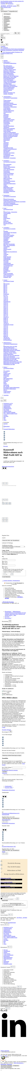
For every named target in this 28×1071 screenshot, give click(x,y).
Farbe (6, 548)
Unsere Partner (6, 953)
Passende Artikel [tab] (9, 787)
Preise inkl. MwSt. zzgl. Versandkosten (11, 540)
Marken (5, 28)
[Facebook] (1, 1011)
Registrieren (10, 3)
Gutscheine (6, 30)
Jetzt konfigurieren (6, 819)
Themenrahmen (7, 18)
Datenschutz (6, 961)
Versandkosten (6, 951)
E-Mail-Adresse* (4, 897)
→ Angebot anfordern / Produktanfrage (11, 580)
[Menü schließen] (6, 44)
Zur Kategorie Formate (8, 281)
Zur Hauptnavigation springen (12, 2)
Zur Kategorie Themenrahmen (10, 97)
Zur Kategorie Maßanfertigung (10, 344)
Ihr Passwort (5, 768)
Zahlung (5, 952)
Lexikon (5, 415)
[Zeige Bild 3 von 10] (5, 485)
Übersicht (3, 49)
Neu (4, 418)
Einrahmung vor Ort (8, 403)
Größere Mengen (7, 411)
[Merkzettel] (1, 40)
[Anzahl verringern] (4, 574)
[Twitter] (3, 1011)
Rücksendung (6, 956)
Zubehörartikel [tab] (8, 786)
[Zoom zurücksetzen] (6, 503)
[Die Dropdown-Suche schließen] (18, 33)
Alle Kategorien (7, 14)
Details (3, 851)
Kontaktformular (12, 922)
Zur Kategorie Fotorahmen (9, 161)
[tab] (15, 613)
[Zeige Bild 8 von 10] (12, 485)
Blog (4, 417)
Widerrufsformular (7, 958)
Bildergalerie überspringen (8, 466)
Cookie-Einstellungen (8, 955)
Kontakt (14, 6)
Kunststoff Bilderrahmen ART (9, 846)
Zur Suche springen (17, 1)
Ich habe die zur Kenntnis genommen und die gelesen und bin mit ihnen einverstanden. (14, 905)
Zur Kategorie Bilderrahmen (9, 63)
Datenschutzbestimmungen (15, 903)
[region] (14, 501)
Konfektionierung (7, 408)
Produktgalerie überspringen (8, 790)
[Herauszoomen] (3, 503)
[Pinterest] (4, 1011)
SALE (4, 420)
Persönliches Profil (9, 49)
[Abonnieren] (17, 899)
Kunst (5, 22)
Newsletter (5, 416)
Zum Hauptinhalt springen (7, 1)
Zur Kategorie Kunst (8, 209)
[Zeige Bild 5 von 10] (8, 485)
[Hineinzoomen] (9, 503)
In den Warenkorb (6, 576)
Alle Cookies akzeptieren (6, 1067)
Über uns (5, 949)
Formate (5, 25)
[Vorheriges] (2, 57)
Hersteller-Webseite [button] (6, 729)
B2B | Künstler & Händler (9, 412)
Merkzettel (3, 50)
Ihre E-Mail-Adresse (7, 767)
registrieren (5, 47)
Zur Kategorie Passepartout (9, 196)
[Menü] (2, 9)
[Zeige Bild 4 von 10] (6, 485)
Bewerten (5, 446)
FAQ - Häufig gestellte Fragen (10, 413)
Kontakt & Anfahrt (7, 963)
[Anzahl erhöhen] (12, 574)
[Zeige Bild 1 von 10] (2, 485)
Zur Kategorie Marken (8, 368)
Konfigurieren (16, 1065)
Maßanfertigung (7, 27)
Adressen (16, 49)
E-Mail (3, 727)
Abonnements (9, 50)
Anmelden (3, 3)
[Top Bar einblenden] (2, 55)
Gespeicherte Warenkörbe (18, 50)
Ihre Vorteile (6, 409)
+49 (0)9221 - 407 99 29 (6, 6)
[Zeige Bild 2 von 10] (4, 485)
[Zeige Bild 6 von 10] (9, 485)
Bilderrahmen (6, 16)
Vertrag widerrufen (5, 1050)
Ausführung (7, 545)
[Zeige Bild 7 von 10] (11, 485)
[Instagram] (6, 1011)
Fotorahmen (6, 19)
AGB (17, 905)
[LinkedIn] (14, 1038)
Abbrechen (4, 773)
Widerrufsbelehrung (7, 957)
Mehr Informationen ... (19, 1063)
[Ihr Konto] (2, 42)
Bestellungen (21, 49)
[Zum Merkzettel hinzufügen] (4, 468)
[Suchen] (15, 33)
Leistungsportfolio (7, 404)
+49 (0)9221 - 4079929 (21, 917)
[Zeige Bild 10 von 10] (15, 485)
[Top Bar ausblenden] (18, 5)
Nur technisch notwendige (6, 1065)
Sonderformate (6, 406)
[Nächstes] (2, 398)
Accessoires (6, 24)
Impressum (5, 962)
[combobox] (7, 33)
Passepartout (7, 21)
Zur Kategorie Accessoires (9, 228)
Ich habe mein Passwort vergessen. (10, 770)
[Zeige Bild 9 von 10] (14, 485)
